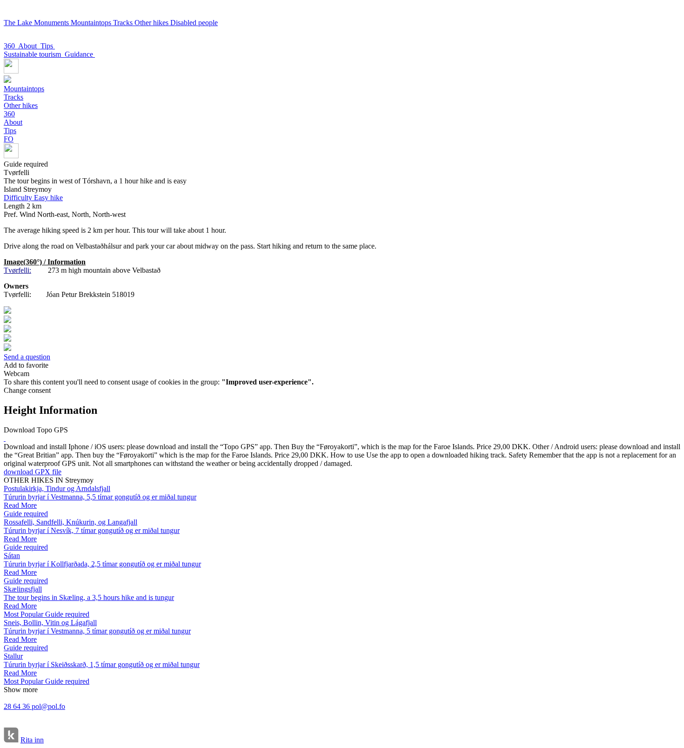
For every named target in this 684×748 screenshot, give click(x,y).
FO (8, 139)
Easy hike (33, 198)
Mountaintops (92, 23)
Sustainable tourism (34, 54)
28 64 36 (18, 706)
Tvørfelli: (17, 270)
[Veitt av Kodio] (11, 736)
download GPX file (32, 472)
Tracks (123, 23)
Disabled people (194, 23)
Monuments (52, 23)
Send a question (27, 357)
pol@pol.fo (48, 706)
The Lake (19, 23)
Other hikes (152, 23)
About (29, 46)
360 (11, 46)
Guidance (80, 54)
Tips (47, 46)
